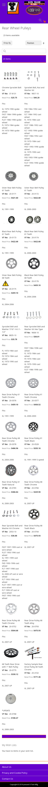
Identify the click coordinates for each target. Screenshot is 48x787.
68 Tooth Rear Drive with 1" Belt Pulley (10, 665)
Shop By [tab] (7, 43)
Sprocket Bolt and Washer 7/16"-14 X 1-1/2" (11, 329)
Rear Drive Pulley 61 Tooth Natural (11, 483)
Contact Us (7, 778)
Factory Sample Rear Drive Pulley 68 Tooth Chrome (33, 667)
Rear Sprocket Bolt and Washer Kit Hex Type (34, 327)
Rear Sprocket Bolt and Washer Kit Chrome (12, 527)
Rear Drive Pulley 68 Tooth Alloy (33, 621)
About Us (6, 766)
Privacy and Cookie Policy (14, 772)
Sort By (21, 43)
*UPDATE (6, 710)
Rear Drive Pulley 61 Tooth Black (33, 439)
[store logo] (13, 8)
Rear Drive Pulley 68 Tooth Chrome (11, 439)
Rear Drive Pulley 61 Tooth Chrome (11, 395)
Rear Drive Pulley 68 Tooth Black (33, 527)
